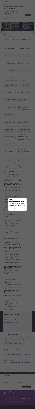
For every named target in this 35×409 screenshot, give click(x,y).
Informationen (16, 205)
